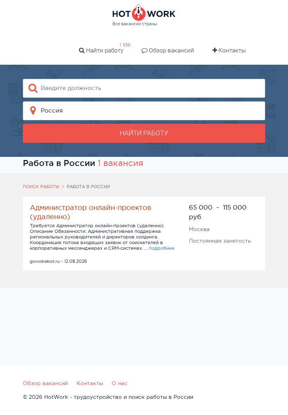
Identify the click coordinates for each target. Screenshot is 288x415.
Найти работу (104, 50)
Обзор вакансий (171, 50)
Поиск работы (41, 186)
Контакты (231, 50)
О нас (119, 383)
